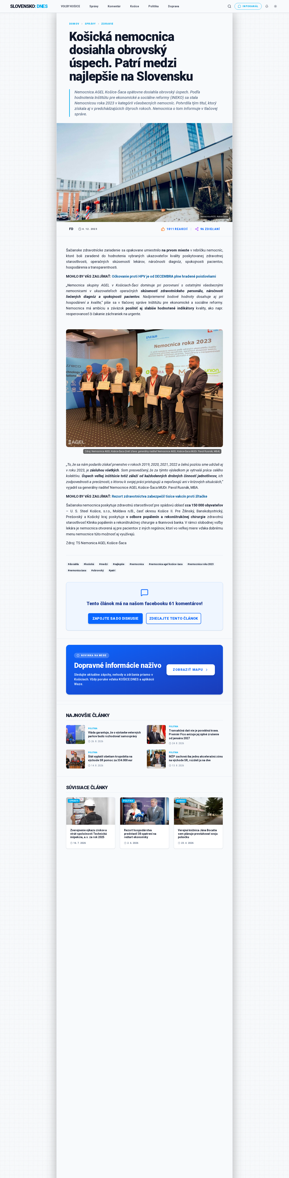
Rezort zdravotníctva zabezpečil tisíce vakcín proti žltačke (159, 496)
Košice (134, 6)
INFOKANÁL (250, 6)
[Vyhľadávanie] (229, 6)
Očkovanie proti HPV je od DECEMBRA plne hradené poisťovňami (164, 276)
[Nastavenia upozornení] (266, 6)
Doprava (173, 6)
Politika (153, 6)
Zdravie (107, 23)
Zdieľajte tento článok (173, 618)
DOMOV (74, 23)
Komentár (114, 6)
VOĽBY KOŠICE (70, 6)
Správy (93, 6)
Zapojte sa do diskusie (115, 618)
